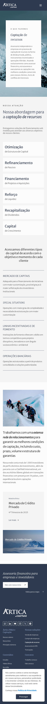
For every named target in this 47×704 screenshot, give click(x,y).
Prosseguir (23, 697)
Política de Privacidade (27, 690)
